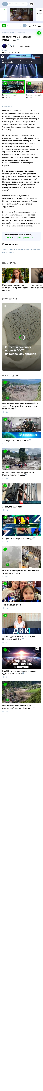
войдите (7, 237)
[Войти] (34, 26)
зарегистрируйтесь (24, 237)
